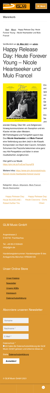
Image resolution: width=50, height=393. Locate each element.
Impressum (11, 293)
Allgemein (23, 185)
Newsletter (11, 283)
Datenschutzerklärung (16, 298)
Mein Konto (8, 388)
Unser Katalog (12, 278)
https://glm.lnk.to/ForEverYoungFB (18, 164)
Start (7, 29)
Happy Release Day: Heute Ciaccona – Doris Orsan (36, 200)
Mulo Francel (35, 185)
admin (35, 44)
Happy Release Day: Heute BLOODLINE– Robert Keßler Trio (14, 200)
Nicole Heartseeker (11, 188)
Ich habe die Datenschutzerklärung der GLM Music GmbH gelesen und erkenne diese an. (24, 347)
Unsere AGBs (12, 288)
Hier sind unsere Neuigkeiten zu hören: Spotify (24, 15)
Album (13, 29)
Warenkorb (38, 386)
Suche (25, 388)
